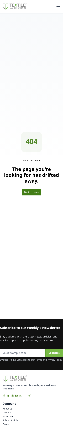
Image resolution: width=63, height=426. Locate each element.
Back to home (31, 192)
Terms (38, 359)
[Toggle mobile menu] (58, 6)
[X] (8, 395)
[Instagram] (12, 395)
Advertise (8, 416)
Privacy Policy (54, 359)
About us (7, 408)
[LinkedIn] (16, 395)
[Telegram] (29, 395)
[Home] (15, 6)
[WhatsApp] (25, 395)
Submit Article (10, 420)
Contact (7, 412)
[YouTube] (20, 395)
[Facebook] (4, 395)
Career (6, 424)
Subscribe (54, 352)
